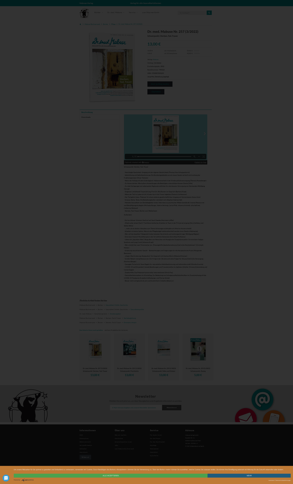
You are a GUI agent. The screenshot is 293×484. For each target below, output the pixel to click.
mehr (249, 475)
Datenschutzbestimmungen (283, 480)
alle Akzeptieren (111, 475)
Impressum (272, 480)
